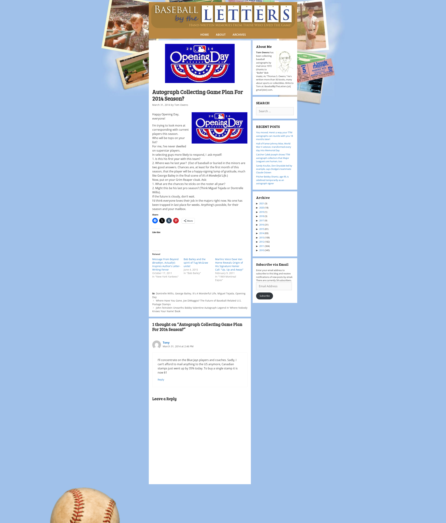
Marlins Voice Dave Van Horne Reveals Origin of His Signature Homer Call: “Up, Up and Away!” (229, 264)
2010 (261, 250)
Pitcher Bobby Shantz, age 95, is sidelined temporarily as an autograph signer (272, 180)
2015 (261, 229)
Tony (166, 342)
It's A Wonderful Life (204, 293)
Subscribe (265, 295)
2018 (261, 216)
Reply (161, 379)
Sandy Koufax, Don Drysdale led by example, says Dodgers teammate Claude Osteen (274, 169)
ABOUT (221, 35)
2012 (261, 241)
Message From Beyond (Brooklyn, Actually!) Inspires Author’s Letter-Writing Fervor (166, 264)
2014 (261, 233)
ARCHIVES (239, 35)
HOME (204, 35)
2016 (261, 224)
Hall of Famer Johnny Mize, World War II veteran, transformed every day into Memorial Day (273, 147)
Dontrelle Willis (165, 293)
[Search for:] (275, 111)
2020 (261, 207)
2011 (261, 246)
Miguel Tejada (225, 293)
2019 (261, 211)
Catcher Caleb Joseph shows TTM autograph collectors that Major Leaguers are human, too (273, 158)
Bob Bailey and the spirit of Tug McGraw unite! (196, 262)
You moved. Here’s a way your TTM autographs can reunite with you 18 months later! (274, 136)
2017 (261, 220)
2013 (261, 237)
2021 (261, 203)
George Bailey (183, 293)
